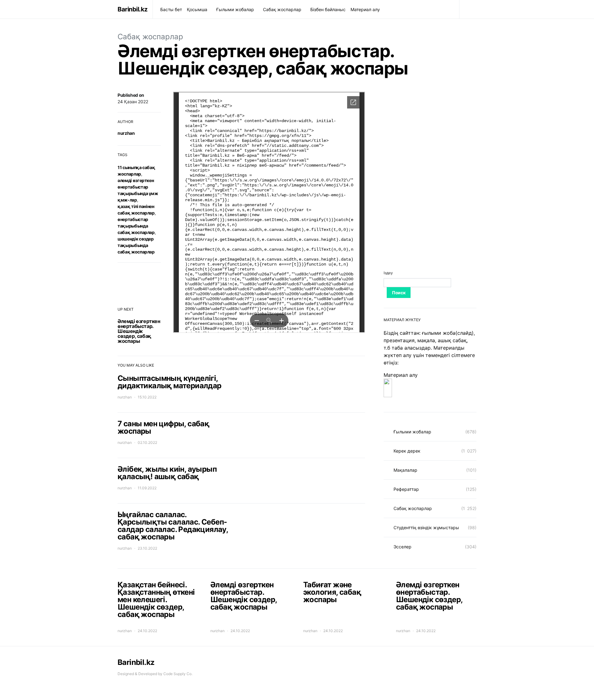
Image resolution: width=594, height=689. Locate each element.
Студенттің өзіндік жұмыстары (426, 527)
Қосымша (197, 9)
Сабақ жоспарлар (282, 9)
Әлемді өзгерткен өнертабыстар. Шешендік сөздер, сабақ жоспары (139, 331)
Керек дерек (407, 450)
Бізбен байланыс (328, 9)
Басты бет (171, 9)
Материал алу (365, 9)
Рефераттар (406, 489)
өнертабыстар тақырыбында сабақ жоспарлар (136, 226)
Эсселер (402, 546)
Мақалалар (405, 470)
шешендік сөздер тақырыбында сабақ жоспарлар (136, 245)
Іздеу (388, 272)
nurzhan (126, 133)
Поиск (398, 292)
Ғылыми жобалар (235, 9)
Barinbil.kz (133, 9)
